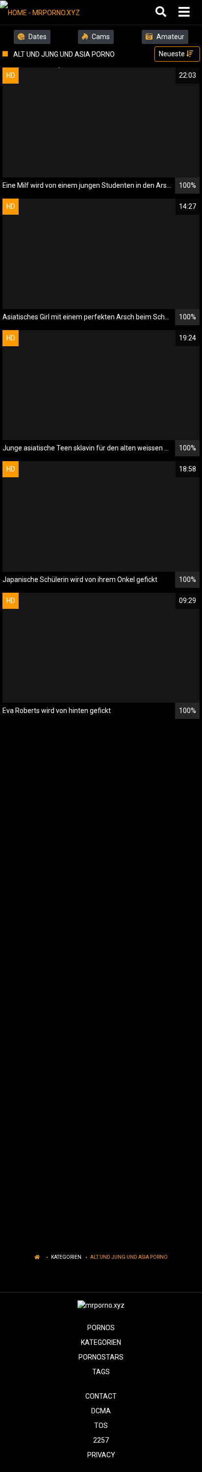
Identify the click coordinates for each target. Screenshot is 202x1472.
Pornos (101, 1328)
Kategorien (66, 1257)
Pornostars (101, 1357)
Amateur (169, 37)
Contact (101, 1396)
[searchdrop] (162, 12)
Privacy (101, 1455)
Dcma (101, 1411)
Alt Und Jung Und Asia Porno (129, 1257)
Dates (37, 37)
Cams (100, 37)
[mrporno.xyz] (50, 12)
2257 (101, 1440)
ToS (101, 1425)
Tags (101, 1372)
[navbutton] (185, 12)
